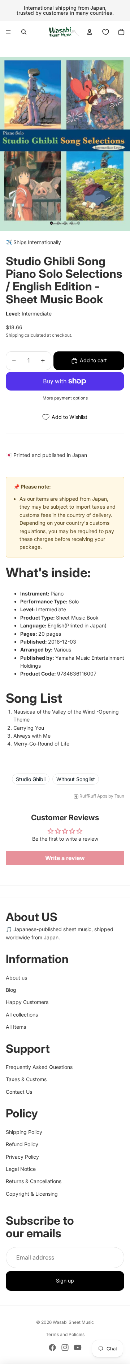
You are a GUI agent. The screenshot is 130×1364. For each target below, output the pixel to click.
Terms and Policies (65, 1334)
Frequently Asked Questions (39, 1067)
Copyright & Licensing (32, 1194)
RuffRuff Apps (93, 796)
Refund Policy (22, 1144)
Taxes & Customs (26, 1079)
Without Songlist (75, 779)
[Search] (24, 32)
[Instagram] (65, 1347)
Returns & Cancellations (33, 1181)
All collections (22, 1015)
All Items (16, 1027)
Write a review (65, 857)
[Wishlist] (105, 32)
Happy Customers (27, 1002)
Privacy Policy (22, 1157)
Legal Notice (21, 1169)
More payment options (65, 398)
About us (16, 978)
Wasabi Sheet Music (73, 1322)
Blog (11, 990)
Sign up (65, 1281)
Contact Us (19, 1092)
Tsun (119, 796)
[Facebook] (52, 1347)
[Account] (90, 32)
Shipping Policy (24, 1132)
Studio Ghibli (31, 779)
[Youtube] (77, 1347)
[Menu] (8, 32)
